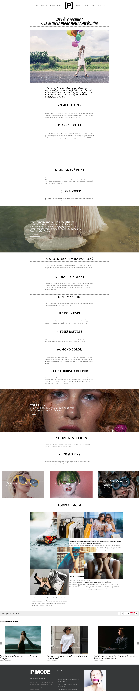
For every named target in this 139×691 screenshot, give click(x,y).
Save (133, 612)
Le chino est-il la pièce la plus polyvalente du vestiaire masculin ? (68, 682)
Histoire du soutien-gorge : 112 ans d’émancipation (109, 657)
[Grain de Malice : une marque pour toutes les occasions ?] (76, 525)
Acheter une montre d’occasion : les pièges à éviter (98, 582)
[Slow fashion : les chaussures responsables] (49, 541)
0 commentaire (8, 660)
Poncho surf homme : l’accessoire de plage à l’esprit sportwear (68, 687)
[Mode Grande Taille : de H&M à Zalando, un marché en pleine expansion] (76, 560)
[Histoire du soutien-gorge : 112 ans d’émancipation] (116, 626)
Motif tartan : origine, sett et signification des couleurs (68, 677)
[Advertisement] (69, 153)
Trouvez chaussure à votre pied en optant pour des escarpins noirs (48, 597)
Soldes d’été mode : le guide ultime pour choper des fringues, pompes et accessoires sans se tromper (68, 658)
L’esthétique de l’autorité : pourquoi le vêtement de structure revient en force (22, 657)
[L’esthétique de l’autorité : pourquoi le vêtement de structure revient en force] (23, 626)
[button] (102, 5)
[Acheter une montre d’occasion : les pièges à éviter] (103, 566)
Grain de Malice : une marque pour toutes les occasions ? (73, 541)
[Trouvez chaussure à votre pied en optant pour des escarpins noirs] (49, 582)
